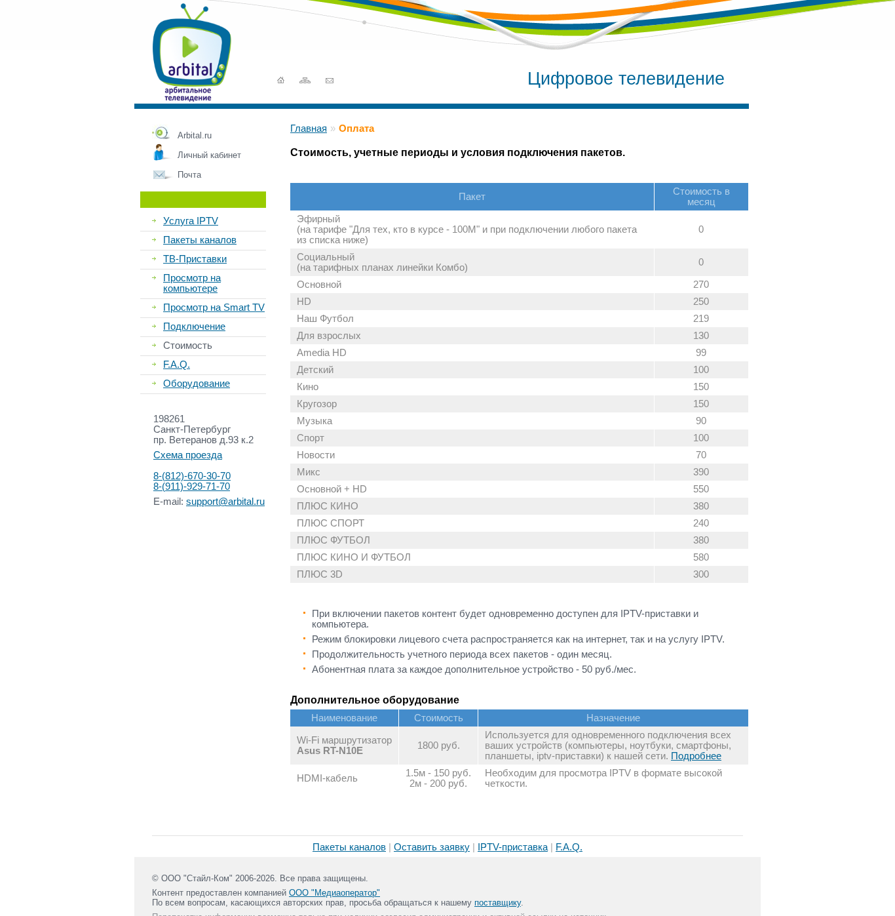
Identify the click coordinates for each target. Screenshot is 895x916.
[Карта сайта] (305, 80)
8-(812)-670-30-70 (192, 476)
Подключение (194, 326)
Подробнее (696, 756)
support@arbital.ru (225, 501)
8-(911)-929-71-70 (191, 486)
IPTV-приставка (513, 847)
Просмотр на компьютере (192, 283)
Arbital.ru (195, 135)
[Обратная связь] (329, 80)
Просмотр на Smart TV (214, 307)
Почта (189, 175)
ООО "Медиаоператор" (334, 893)
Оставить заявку (432, 847)
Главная (308, 128)
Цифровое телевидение (626, 79)
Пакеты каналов (200, 240)
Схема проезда (187, 455)
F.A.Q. (176, 364)
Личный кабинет (209, 155)
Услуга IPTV (190, 221)
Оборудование (196, 383)
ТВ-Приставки (195, 259)
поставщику (497, 902)
